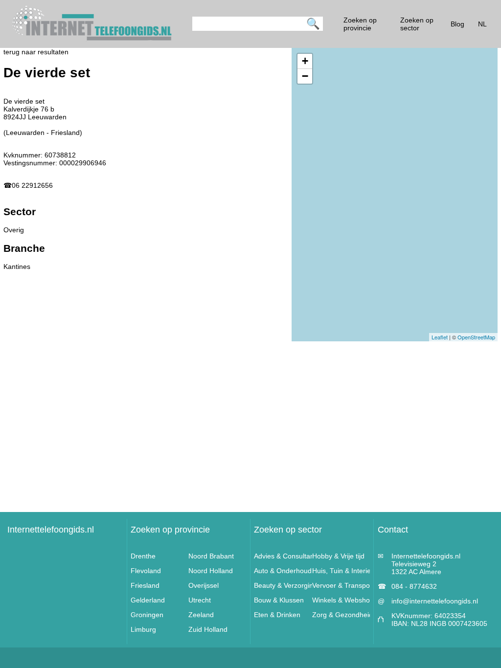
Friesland (145, 585)
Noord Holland (210, 571)
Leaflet (440, 337)
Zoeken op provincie (170, 529)
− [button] (305, 76)
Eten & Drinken (277, 615)
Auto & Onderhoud (283, 571)
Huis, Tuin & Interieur (344, 571)
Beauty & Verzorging (285, 585)
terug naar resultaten (35, 52)
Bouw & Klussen (279, 600)
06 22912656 (32, 185)
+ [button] (305, 61)
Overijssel (203, 585)
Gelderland (148, 600)
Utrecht (199, 600)
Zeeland (201, 615)
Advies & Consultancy (287, 556)
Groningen (147, 615)
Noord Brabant (211, 556)
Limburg (143, 629)
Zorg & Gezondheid (342, 615)
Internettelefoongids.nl (50, 529)
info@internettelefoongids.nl (434, 601)
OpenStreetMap (476, 337)
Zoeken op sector (288, 529)
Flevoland (146, 571)
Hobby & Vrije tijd (338, 556)
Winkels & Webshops (344, 600)
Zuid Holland (208, 629)
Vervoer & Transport (343, 585)
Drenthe (143, 556)
